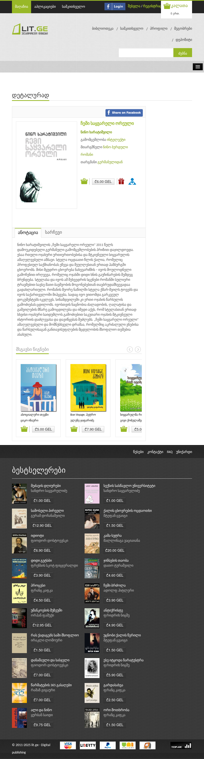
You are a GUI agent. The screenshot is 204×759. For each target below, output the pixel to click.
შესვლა (134, 6)
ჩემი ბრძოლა (114, 586)
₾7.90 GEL (93, 429)
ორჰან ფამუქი (42, 615)
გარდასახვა (113, 685)
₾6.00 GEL (103, 181)
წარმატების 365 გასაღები (51, 685)
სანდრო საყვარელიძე (49, 491)
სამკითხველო (73, 7)
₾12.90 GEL (42, 525)
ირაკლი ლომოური (46, 640)
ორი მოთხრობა (116, 710)
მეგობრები (183, 29)
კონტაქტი (155, 452)
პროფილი (158, 29)
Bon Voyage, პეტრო (83, 414)
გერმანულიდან (110, 162)
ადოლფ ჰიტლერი (118, 591)
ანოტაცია (28, 232)
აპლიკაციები (45, 7)
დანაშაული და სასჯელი (50, 660)
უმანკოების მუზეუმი (46, 610)
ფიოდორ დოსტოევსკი (49, 541)
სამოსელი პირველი (47, 511)
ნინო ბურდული (115, 147)
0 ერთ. (175, 13)
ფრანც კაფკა (42, 591)
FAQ (169, 452)
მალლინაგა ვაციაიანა (121, 541)
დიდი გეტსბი (41, 561)
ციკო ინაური (29, 420)
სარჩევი (53, 232)
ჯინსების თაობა (116, 561)
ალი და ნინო (41, 710)
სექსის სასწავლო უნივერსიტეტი (129, 486)
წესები (138, 452)
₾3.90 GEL (42, 575)
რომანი (87, 155)
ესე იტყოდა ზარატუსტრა (123, 660)
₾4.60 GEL (114, 575)
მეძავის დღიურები (46, 486)
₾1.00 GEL (42, 500)
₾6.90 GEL (42, 550)
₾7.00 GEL (42, 674)
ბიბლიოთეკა (102, 29)
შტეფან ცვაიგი (115, 516)
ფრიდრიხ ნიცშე (116, 615)
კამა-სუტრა (112, 536)
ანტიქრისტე (113, 610)
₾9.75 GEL (42, 724)
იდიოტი (37, 536)
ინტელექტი (116, 140)
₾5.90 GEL (114, 674)
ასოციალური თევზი (35, 414)
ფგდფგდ (133, 181)
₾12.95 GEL (42, 624)
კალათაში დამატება (85, 181)
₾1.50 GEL (114, 525)
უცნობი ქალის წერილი (122, 635)
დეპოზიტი (184, 40)
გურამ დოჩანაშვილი (48, 516)
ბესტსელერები (39, 471)
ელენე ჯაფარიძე (82, 420)
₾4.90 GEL (114, 624)
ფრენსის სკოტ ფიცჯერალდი (54, 566)
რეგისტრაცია (154, 6)
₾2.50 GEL (114, 699)
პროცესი (38, 586)
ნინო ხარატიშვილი (96, 132)
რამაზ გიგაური (43, 690)
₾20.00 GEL (114, 550)
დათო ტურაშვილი (118, 566)
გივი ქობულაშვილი (134, 420)
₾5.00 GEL (43, 429)
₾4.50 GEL (42, 600)
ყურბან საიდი (42, 715)
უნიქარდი (184, 452)
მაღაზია (21, 7)
